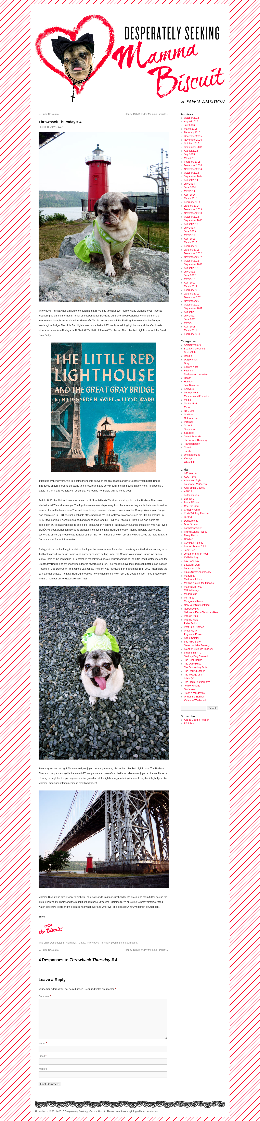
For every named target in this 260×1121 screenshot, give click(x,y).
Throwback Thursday (98, 942)
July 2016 (189, 125)
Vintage (188, 458)
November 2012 (193, 257)
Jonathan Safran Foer (196, 553)
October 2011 (191, 304)
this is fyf (188, 678)
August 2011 (191, 312)
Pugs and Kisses (193, 634)
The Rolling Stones (194, 671)
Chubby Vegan (192, 509)
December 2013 (193, 209)
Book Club (190, 352)
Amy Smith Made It (194, 487)
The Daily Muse (192, 663)
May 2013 (189, 235)
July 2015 (189, 154)
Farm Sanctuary (193, 528)
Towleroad (190, 689)
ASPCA (188, 491)
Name (43, 1043)
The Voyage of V (193, 674)
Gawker (188, 539)
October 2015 (191, 143)
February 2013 (192, 246)
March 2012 (190, 286)
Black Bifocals (191, 502)
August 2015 (191, 150)
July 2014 (189, 183)
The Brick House (193, 660)
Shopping (189, 429)
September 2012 (193, 264)
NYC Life (80, 942)
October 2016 (191, 117)
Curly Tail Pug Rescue (196, 513)
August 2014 (191, 180)
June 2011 (190, 319)
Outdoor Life (191, 418)
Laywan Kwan (192, 564)
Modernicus (190, 594)
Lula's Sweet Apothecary (197, 572)
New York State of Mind (197, 605)
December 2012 (193, 253)
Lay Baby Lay (191, 561)
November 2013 (193, 213)
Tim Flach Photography (197, 682)
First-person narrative (196, 374)
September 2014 (193, 176)
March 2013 (190, 242)
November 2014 (193, 169)
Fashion (188, 370)
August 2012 (191, 268)
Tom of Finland (192, 685)
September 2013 (193, 220)
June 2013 (190, 231)
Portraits (188, 421)
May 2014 (189, 191)
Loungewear (191, 392)
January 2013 (191, 249)
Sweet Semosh (192, 436)
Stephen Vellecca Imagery (198, 649)
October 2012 (191, 260)
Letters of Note (192, 568)
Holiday (70, 942)
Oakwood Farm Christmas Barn (201, 612)
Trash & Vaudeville (194, 693)
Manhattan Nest (193, 586)
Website (43, 1068)
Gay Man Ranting (193, 542)
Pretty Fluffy (190, 630)
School (188, 425)
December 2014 (193, 165)
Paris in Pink (191, 616)
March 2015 (190, 158)
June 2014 (190, 187)
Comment (45, 996)
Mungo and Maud (194, 601)
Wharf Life (189, 462)
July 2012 (189, 271)
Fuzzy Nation (191, 535)
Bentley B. (189, 498)
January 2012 (191, 293)
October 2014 (191, 172)
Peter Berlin (190, 623)
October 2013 (191, 216)
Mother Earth (191, 403)
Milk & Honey (191, 590)
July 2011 (189, 315)
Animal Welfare (192, 345)
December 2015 (193, 136)
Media (187, 399)
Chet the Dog (191, 506)
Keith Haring (191, 557)
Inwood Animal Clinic (195, 546)
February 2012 (192, 290)
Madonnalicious (193, 579)
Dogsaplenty (191, 520)
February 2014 (192, 202)
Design (188, 356)
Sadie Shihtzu (191, 638)
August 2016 (191, 121)
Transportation (192, 443)
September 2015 (193, 147)
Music (187, 407)
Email (43, 1056)
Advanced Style (192, 480)
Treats (187, 451)
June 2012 (190, 275)
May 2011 (189, 323)
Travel (187, 447)
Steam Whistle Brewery (197, 645)
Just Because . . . (193, 385)
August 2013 (191, 224)
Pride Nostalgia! (49, 114)
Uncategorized (192, 454)
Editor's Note (191, 367)
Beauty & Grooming (195, 348)
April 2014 (189, 194)
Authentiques (191, 495)
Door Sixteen (191, 524)
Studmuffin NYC (193, 652)
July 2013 (189, 227)
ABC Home (190, 476)
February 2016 (192, 132)
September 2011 (193, 308)
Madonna (189, 575)
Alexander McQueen (195, 484)
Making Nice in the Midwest (199, 583)
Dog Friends (191, 359)
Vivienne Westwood (195, 700)
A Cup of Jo (190, 473)
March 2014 (190, 198)
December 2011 (193, 297)
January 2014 (191, 205)
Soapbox (189, 432)
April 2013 (189, 238)
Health (187, 378)
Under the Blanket (194, 696)
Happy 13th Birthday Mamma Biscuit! (147, 114)
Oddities (188, 414)
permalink (132, 942)
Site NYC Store (192, 641)
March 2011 (190, 330)
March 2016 (190, 128)
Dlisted (188, 517)
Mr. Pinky (189, 597)
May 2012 (189, 279)
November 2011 (193, 301)
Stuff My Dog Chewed (196, 656)
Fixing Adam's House (195, 531)
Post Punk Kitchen (194, 627)
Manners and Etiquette (196, 396)
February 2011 (192, 334)
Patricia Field (191, 619)
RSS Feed (189, 723)
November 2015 (193, 139)
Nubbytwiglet (191, 608)
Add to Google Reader (196, 719)
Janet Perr (189, 550)
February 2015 (192, 161)
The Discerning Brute (195, 667)
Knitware (189, 389)
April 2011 (189, 326)
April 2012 (189, 282)
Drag (187, 363)
